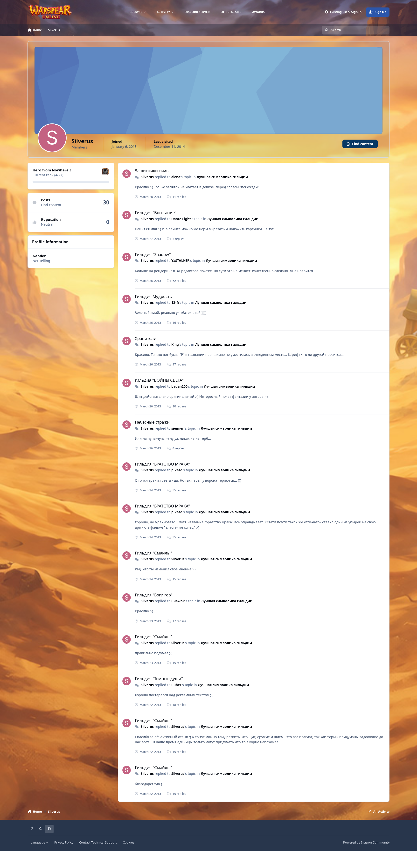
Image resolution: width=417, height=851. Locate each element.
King (175, 344)
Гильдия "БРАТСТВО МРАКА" (162, 464)
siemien (177, 428)
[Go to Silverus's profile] (126, 173)
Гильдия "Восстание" (155, 212)
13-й (175, 302)
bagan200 (179, 386)
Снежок (178, 601)
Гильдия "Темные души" (159, 678)
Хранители (145, 338)
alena (175, 177)
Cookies (128, 842)
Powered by (366, 842)
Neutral (47, 224)
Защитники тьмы (152, 170)
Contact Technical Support (98, 842)
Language (38, 842)
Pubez (176, 684)
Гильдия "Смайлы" (153, 553)
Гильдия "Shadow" (153, 254)
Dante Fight (181, 218)
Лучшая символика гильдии (222, 177)
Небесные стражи (152, 422)
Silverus (147, 177)
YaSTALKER (180, 260)
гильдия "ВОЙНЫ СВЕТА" (159, 380)
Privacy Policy (63, 842)
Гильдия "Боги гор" (154, 595)
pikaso (176, 470)
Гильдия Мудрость (153, 296)
